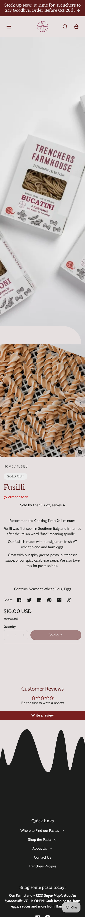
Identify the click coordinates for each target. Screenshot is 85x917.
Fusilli (23, 466)
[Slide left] (5, 402)
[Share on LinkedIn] (39, 600)
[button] (65, 27)
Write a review (42, 715)
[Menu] (9, 27)
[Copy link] (69, 600)
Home (8, 466)
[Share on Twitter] (29, 600)
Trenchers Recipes (42, 866)
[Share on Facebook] (19, 600)
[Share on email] (59, 600)
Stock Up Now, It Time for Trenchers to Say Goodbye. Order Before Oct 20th (42, 8)
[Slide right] (80, 402)
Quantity (10, 626)
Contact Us (42, 857)
